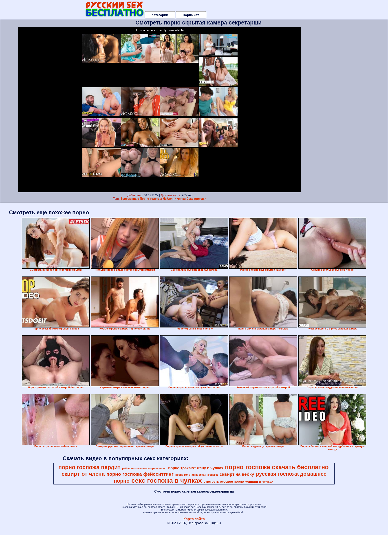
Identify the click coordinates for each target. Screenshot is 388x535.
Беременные (130, 198)
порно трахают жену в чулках (195, 468)
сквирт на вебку (237, 474)
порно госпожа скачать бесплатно (277, 467)
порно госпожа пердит (89, 467)
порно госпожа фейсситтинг (140, 474)
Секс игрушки (196, 198)
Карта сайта (194, 519)
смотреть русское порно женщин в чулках (238, 481)
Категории (160, 15)
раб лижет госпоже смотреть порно (144, 468)
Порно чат (191, 15)
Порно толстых (151, 198)
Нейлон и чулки (174, 198)
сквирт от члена (83, 474)
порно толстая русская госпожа (196, 474)
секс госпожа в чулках (166, 480)
